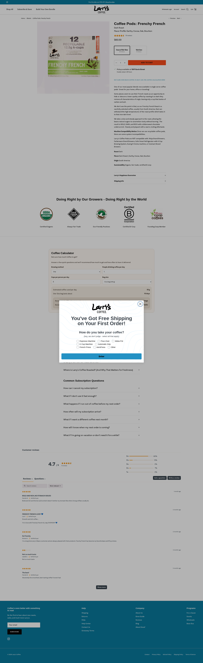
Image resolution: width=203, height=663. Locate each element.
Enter (101, 356)
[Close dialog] (140, 304)
